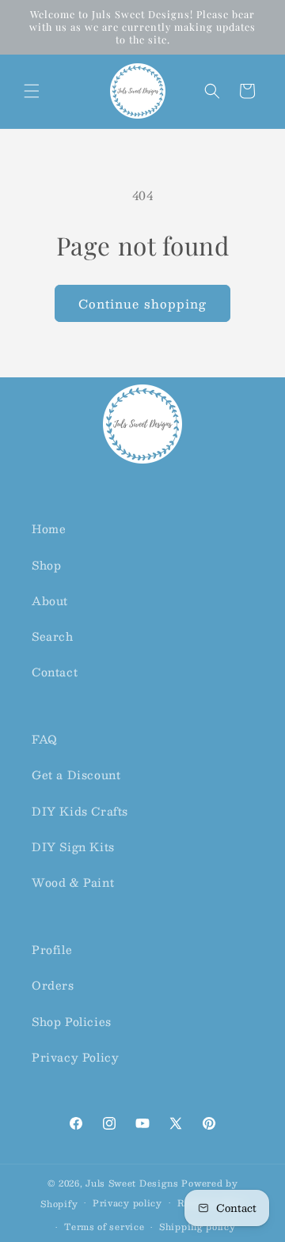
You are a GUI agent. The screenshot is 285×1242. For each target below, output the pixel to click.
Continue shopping (142, 303)
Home (49, 528)
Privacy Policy (75, 1056)
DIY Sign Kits (73, 846)
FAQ (45, 738)
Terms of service (104, 1226)
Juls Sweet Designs (132, 1183)
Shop (46, 564)
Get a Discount (76, 774)
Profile (52, 949)
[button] (31, 91)
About (50, 600)
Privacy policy (127, 1202)
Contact (55, 671)
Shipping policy (197, 1226)
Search (53, 636)
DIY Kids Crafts (80, 810)
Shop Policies (72, 1021)
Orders (53, 984)
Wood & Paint (73, 882)
